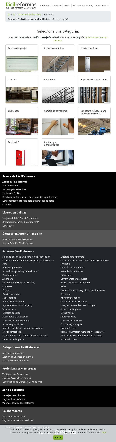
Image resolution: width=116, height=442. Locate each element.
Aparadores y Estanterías (15, 316)
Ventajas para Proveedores (15, 374)
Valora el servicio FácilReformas (18, 402)
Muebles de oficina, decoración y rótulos (22, 328)
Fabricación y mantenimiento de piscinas (81, 335)
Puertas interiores (11, 293)
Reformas (45, 5)
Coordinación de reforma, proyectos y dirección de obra (28, 262)
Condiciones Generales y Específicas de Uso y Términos (30, 197)
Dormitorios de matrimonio (16, 320)
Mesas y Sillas (67, 312)
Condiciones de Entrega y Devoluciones (22, 381)
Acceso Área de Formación (15, 360)
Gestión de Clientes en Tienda (17, 356)
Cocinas (6, 290)
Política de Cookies (11, 193)
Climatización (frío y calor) (73, 301)
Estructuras (66, 275)
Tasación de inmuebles (72, 267)
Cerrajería (65, 293)
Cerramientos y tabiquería (73, 278)
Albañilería (7, 278)
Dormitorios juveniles (71, 320)
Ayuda (67, 5)
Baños (63, 286)
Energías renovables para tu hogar (78, 305)
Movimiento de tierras (71, 271)
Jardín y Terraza (68, 328)
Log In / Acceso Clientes (14, 399)
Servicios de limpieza (13, 339)
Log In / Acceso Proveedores (16, 377)
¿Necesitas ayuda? (60, 19)
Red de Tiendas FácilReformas (17, 243)
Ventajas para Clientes (13, 395)
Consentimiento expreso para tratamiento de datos (28, 200)
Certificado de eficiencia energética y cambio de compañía (84, 262)
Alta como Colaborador (14, 416)
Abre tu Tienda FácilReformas (17, 239)
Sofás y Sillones (68, 316)
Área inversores (10, 185)
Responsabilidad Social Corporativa (20, 218)
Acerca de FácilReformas (14, 181)
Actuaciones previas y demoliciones (20, 271)
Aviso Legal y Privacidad (14, 189)
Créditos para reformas (72, 256)
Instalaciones (9, 309)
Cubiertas (7, 286)
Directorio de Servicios (29, 14)
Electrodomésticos (11, 331)
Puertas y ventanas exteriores (75, 282)
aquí (104, 432)
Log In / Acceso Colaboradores (17, 420)
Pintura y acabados (70, 297)
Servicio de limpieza (70, 309)
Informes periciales (12, 267)
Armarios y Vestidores (13, 324)
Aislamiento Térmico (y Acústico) (18, 282)
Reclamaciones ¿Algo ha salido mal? (20, 221)
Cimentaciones (9, 275)
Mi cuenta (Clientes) (83, 5)
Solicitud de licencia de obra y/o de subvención (26, 256)
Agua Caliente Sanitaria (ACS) (17, 305)
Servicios (56, 5)
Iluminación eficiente (13, 301)
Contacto (6, 204)
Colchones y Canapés (71, 324)
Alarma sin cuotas (69, 339)
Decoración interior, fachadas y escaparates (82, 331)
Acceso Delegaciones (13, 353)
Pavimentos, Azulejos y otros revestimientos (82, 290)
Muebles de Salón (11, 312)
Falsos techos (9, 297)
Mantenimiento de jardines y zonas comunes (25, 335)
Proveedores (101, 5)
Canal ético (8, 225)
